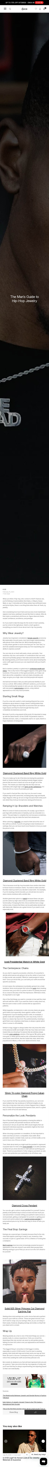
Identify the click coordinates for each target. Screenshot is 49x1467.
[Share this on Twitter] (28, 1406)
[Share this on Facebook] (33, 1406)
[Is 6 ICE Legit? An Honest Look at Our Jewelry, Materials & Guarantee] (24, 1441)
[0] (44, 9)
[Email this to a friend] (43, 1406)
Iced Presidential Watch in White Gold (24, 961)
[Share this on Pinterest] (38, 1406)
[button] (5, 1441)
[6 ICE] (24, 9)
